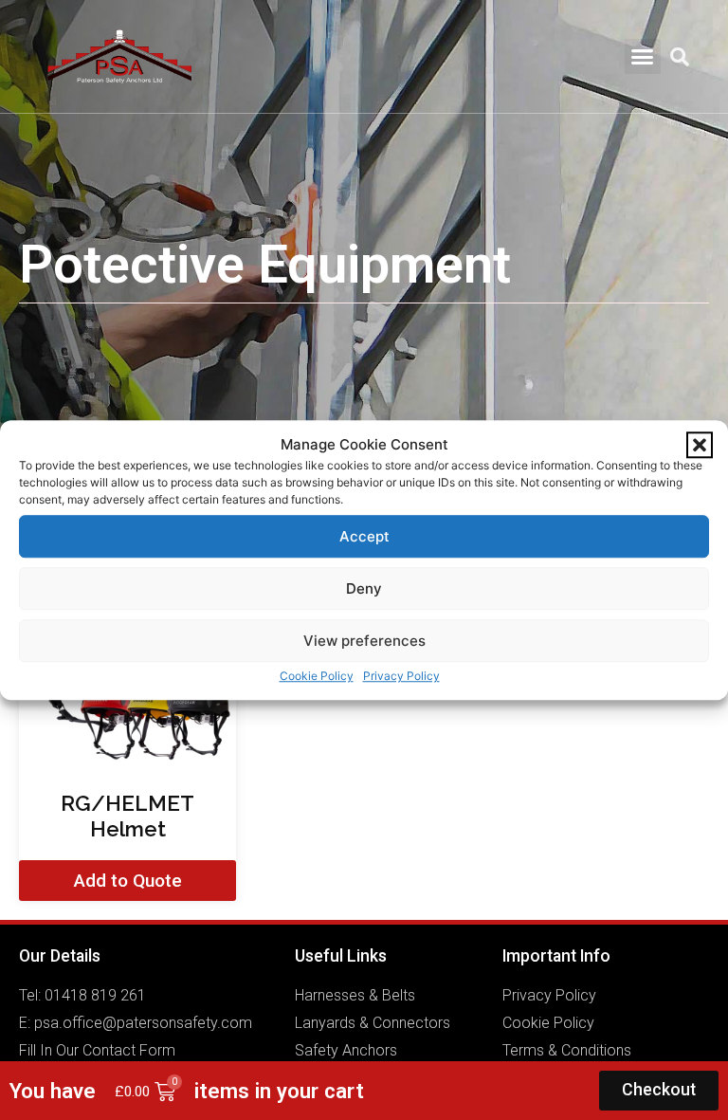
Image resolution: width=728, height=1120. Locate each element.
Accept (364, 536)
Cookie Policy (317, 676)
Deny (364, 588)
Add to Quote (128, 880)
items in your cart (279, 1090)
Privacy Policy (401, 676)
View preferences (364, 641)
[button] (699, 444)
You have (52, 1090)
